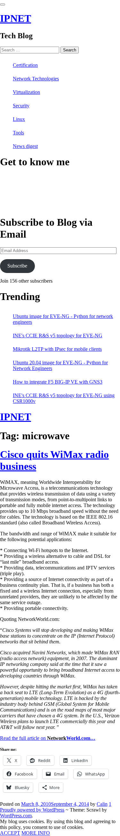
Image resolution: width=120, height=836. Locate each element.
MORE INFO (35, 833)
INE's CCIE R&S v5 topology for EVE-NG (57, 335)
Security (21, 105)
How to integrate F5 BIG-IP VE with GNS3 (57, 382)
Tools (18, 132)
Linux (19, 119)
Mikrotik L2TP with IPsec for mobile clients (57, 349)
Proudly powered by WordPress (32, 810)
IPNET (15, 18)
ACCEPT (10, 833)
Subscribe (17, 265)
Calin (102, 804)
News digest (25, 146)
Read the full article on (47, 738)
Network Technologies (36, 78)
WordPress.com (16, 815)
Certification (25, 65)
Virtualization (26, 92)
